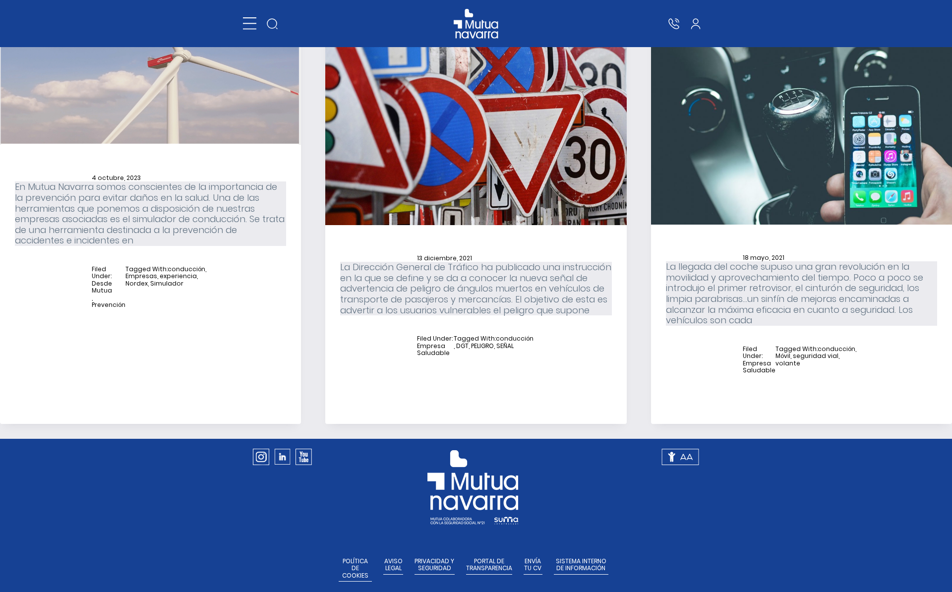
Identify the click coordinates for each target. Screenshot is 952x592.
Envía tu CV (532, 565)
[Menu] (249, 23)
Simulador (166, 283)
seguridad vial (815, 356)
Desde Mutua (102, 287)
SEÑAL (505, 346)
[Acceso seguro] (696, 24)
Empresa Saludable (433, 350)
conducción (186, 269)
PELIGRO (482, 346)
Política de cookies (355, 568)
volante (787, 363)
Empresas (141, 276)
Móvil (782, 356)
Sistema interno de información (581, 565)
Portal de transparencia (489, 565)
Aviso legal (393, 565)
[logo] (476, 24)
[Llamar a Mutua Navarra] (674, 24)
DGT (462, 346)
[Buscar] (272, 23)
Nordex (136, 283)
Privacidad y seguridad (434, 565)
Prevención (108, 304)
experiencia (178, 276)
